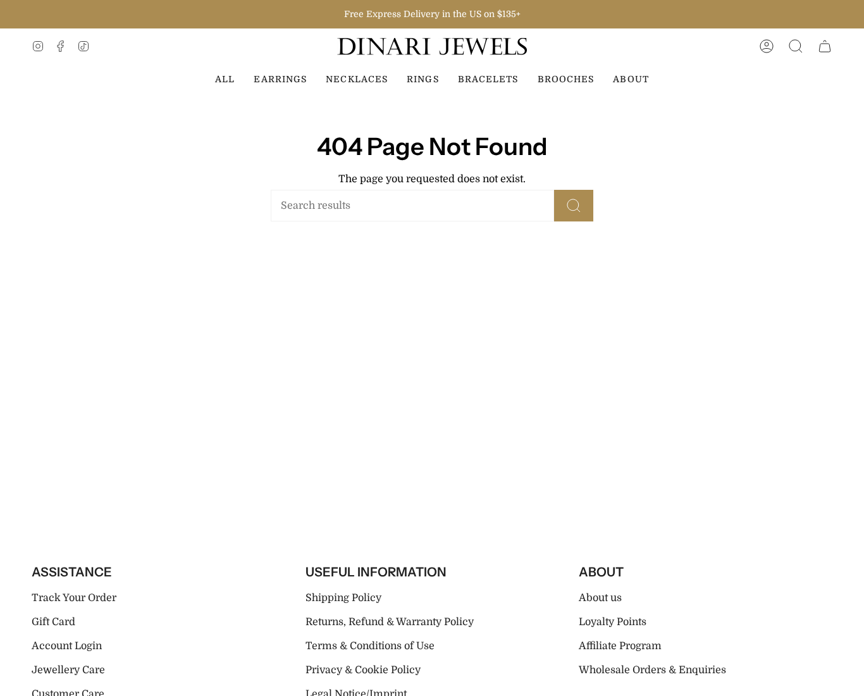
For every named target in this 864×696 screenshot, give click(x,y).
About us (600, 598)
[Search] (573, 205)
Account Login (67, 646)
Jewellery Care (68, 670)
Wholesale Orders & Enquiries (652, 670)
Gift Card (53, 622)
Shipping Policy (343, 598)
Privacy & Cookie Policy (363, 670)
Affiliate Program (620, 646)
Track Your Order (74, 598)
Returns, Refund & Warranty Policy (389, 622)
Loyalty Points (612, 622)
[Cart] (824, 46)
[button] (795, 46)
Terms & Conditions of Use (370, 646)
